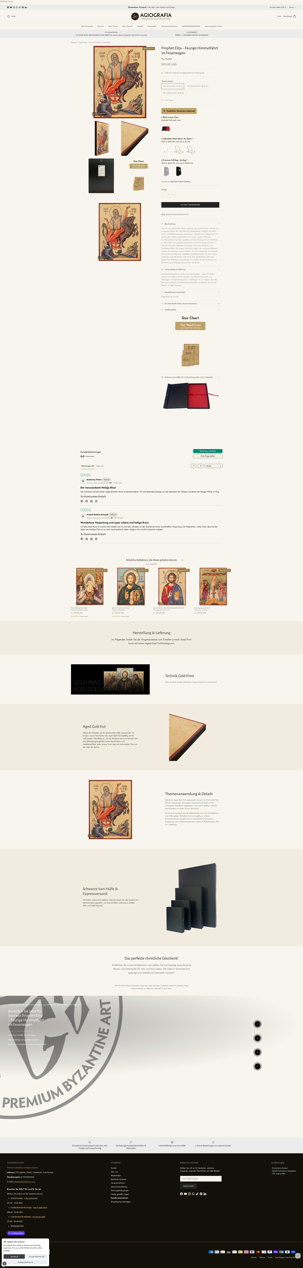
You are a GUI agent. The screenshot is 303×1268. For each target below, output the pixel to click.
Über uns (114, 1172)
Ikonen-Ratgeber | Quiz (213, 26)
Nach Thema (113, 26)
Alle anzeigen (151, 564)
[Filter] (201, 466)
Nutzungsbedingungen (120, 1190)
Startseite (73, 42)
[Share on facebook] (81, 501)
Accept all (14, 1256)
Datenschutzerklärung (119, 1186)
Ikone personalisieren (169, 26)
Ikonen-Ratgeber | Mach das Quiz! (285, 1257)
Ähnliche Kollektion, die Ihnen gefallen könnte (151, 560)
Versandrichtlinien (118, 1183)
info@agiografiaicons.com (24, 1182)
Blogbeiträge (116, 1175)
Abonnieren (188, 1186)
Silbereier (262, 1257)
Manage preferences (25, 1262)
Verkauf (140, 26)
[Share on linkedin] (96, 501)
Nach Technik (127, 26)
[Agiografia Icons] (151, 16)
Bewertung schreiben (208, 451)
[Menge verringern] (163, 194)
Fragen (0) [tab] (100, 466)
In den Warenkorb (190, 204)
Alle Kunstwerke (87, 26)
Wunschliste (152, 26)
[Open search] (194, 466)
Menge (164, 189)
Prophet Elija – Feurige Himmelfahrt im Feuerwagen (94, 42)
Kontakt (113, 1168)
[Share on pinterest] (86, 501)
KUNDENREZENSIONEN (191, 26)
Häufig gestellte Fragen (120, 1194)
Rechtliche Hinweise (118, 1179)
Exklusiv (101, 26)
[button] (4, 1263)
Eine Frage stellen (208, 456)
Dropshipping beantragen (121, 1201)
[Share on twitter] (91, 501)
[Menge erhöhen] (173, 194)
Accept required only (37, 1256)
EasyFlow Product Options (180, 181)
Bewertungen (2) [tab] (87, 466)
